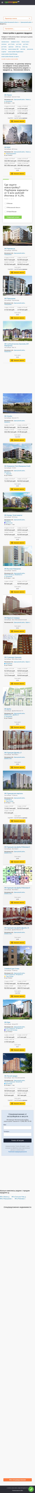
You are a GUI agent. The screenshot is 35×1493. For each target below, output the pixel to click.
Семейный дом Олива (11, 968)
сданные (10, 46)
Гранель (14, 570)
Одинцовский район (19, 99)
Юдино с (28, 622)
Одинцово (8, 473)
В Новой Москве (11, 211)
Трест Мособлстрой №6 (18, 1078)
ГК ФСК (14, 468)
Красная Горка (16, 97)
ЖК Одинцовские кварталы (13, 793)
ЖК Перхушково (9, 298)
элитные (3, 44)
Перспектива (15, 300)
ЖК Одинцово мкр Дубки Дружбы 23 (16, 928)
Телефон (6, 1131)
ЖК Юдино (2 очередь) (12, 618)
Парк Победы (9, 801)
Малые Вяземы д (9, 574)
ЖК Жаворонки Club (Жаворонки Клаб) (17, 466)
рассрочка (30, 49)
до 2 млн (18, 44)
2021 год (24, 46)
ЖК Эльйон (8, 416)
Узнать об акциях (17, 1140)
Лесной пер (19, 1082)
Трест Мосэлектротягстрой (19, 619)
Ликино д (28, 99)
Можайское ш (18, 574)
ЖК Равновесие (9, 248)
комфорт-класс (15, 42)
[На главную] (14, 2)
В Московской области (13, 207)
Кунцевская (9, 101)
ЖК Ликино (8, 95)
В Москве (9, 203)
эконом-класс (5, 42)
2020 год (17, 46)
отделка (3, 51)
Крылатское (9, 523)
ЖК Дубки (7, 709)
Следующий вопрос (13, 217)
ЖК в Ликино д (4, 1196)
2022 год (3, 49)
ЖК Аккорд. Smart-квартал (13, 515)
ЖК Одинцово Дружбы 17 (13, 752)
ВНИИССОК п (8, 715)
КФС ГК (14, 347)
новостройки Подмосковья (15, 51)
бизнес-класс (25, 42)
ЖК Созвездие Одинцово (12, 657)
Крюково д (7, 422)
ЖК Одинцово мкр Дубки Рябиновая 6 (17, 847)
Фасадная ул (19, 974)
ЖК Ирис (7, 1022)
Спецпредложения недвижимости (17, 1207)
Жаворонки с (7, 351)
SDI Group (14, 517)
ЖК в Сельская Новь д (19, 1196)
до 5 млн (3, 46)
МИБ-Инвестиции (17, 659)
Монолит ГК (15, 418)
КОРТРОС (14, 250)
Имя (5, 1124)
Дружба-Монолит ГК (17, 710)
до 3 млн (25, 44)
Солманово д (8, 799)
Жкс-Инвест (15, 754)
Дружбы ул (16, 715)
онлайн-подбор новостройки (9, 59)
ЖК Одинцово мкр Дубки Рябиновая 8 (17, 888)
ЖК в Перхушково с (6, 1198)
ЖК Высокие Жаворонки (12, 569)
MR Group (14, 149)
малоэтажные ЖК (13, 49)
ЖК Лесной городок (10, 1076)
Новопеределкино (11, 153)
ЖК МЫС (7, 147)
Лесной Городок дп (9, 974)
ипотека (23, 49)
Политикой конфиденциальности (17, 1151)
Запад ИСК (15, 1024)
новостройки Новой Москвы (9, 54)
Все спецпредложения (17, 1480)
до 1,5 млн (11, 44)
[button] (30, 134)
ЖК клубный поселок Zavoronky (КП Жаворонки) (16, 344)
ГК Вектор (14, 795)
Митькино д (7, 472)
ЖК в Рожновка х (20, 1198)
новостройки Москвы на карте (10, 56)
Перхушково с (8, 254)
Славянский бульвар (11, 1030)
